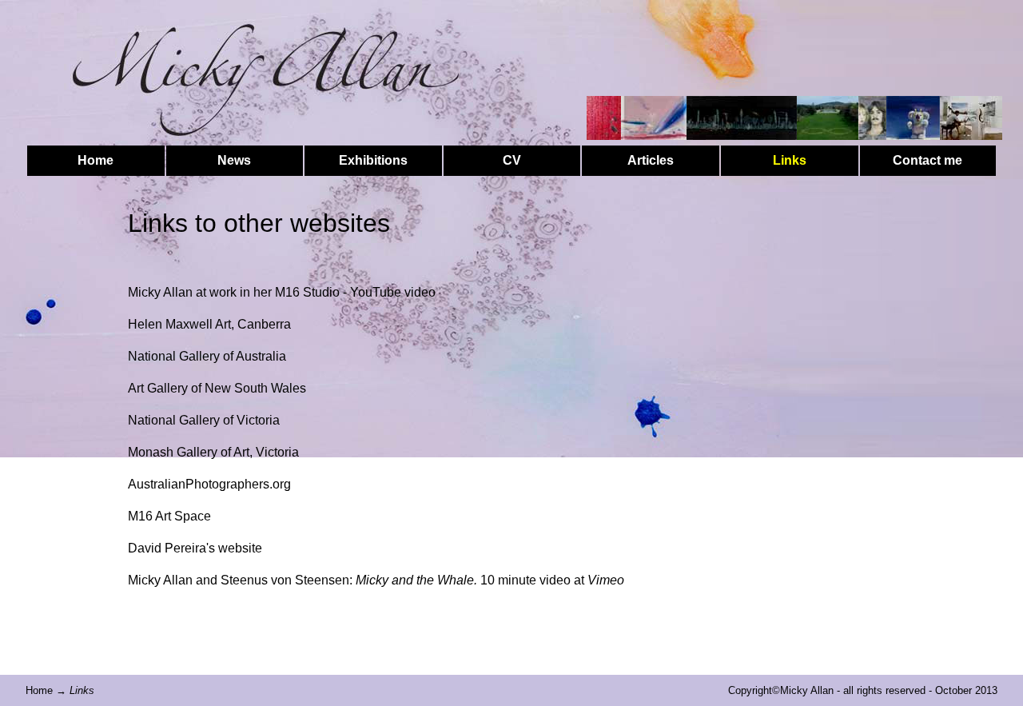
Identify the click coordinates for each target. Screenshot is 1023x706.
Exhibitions (373, 160)
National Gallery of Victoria (204, 420)
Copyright (750, 690)
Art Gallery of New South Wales (217, 388)
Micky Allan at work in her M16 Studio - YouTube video (282, 292)
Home (95, 160)
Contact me (927, 160)
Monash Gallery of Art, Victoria (213, 452)
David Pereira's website (195, 548)
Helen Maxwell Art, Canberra (209, 324)
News (234, 160)
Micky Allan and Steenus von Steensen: (302, 580)
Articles (650, 160)
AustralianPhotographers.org (209, 484)
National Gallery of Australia (207, 356)
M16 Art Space (169, 516)
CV (512, 160)
